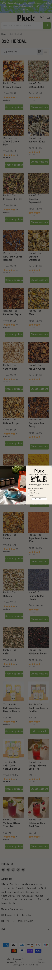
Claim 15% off (39, 498)
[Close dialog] (51, 467)
